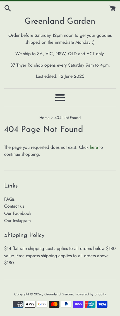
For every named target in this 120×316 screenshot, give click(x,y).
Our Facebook (17, 213)
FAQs (9, 199)
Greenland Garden (60, 21)
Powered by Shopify (90, 294)
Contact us (14, 206)
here (94, 147)
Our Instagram (17, 220)
